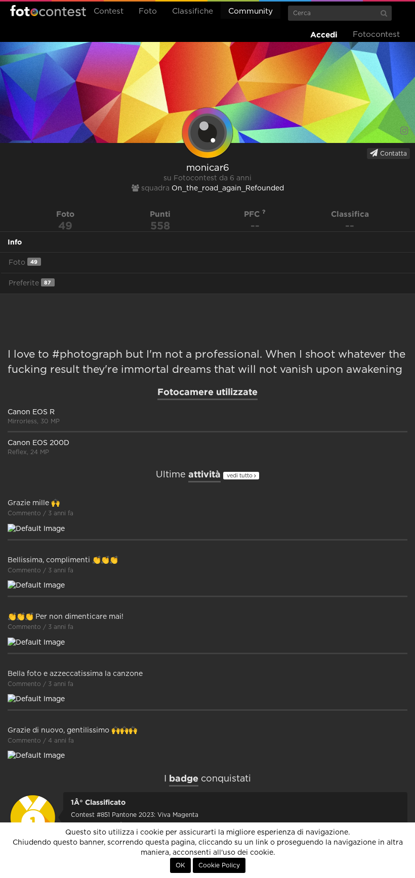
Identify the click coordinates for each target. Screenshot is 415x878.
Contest (108, 11)
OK (180, 865)
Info (15, 242)
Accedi (324, 34)
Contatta (392, 154)
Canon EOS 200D (38, 443)
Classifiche (192, 11)
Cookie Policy (219, 865)
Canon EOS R (31, 412)
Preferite (30, 283)
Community (250, 11)
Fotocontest (48, 10)
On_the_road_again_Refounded (228, 188)
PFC (253, 214)
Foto (148, 11)
